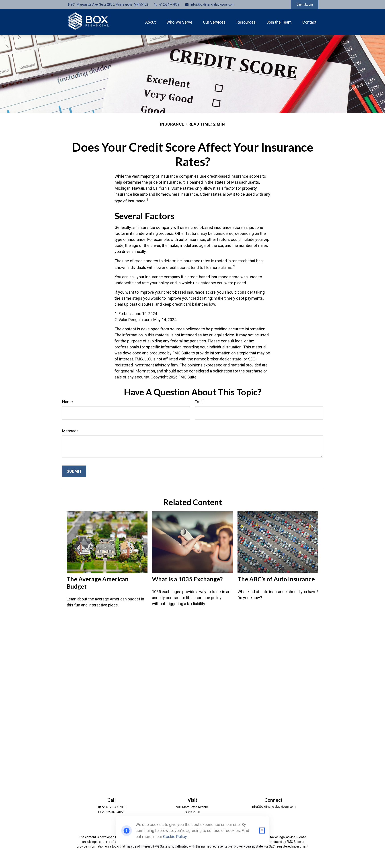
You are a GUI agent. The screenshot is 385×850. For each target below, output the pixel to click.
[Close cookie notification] (262, 830)
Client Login (305, 4)
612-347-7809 (169, 4)
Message (70, 431)
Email (199, 401)
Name (67, 401)
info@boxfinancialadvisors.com (212, 4)
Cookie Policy (175, 836)
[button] (150, 21)
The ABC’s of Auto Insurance (276, 579)
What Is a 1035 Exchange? (187, 579)
